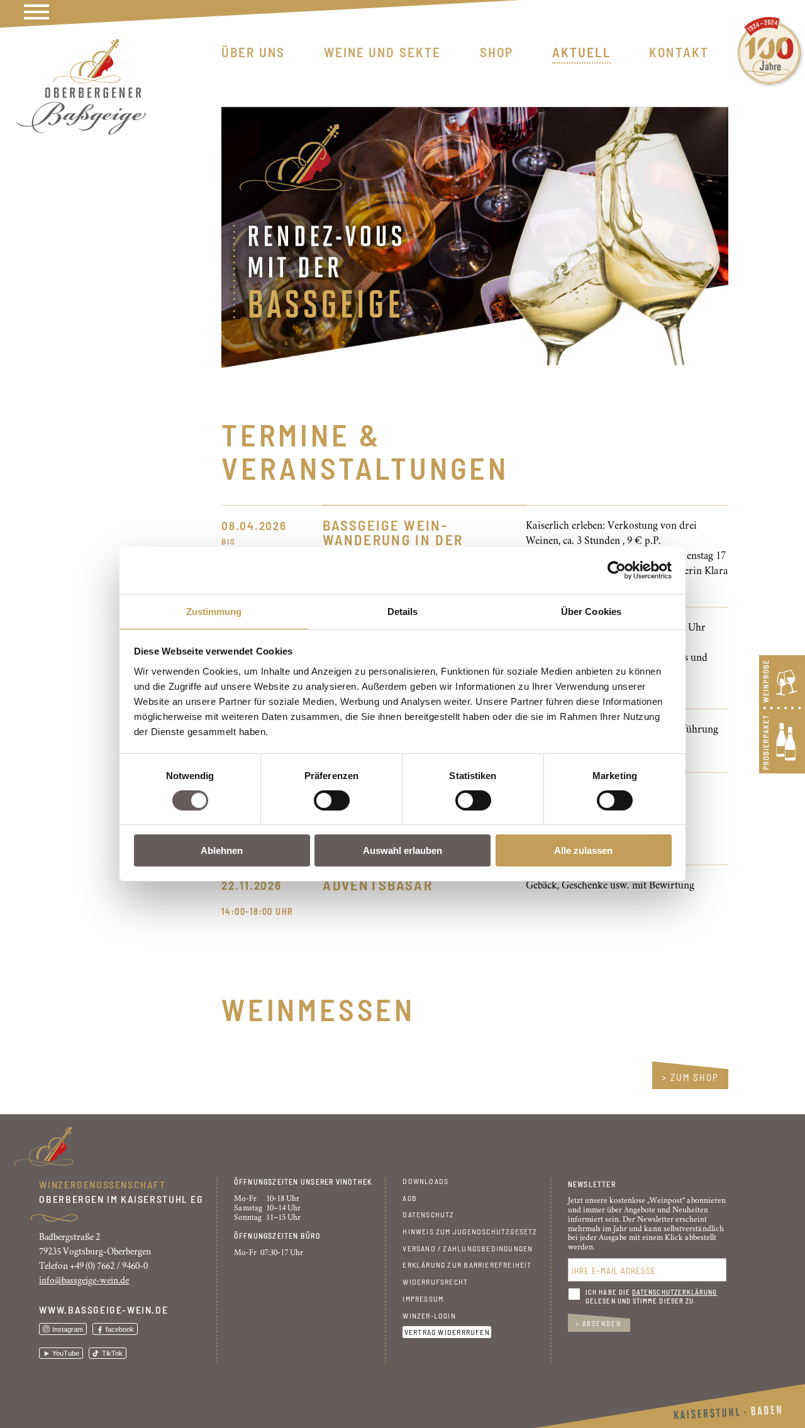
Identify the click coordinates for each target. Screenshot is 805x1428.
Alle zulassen (583, 850)
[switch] (332, 800)
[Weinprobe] (782, 708)
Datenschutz (428, 1214)
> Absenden (598, 1323)
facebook (120, 1329)
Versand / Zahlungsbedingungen (467, 1248)
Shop (496, 52)
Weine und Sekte (382, 52)
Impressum (422, 1298)
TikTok (112, 1353)
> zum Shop (690, 1077)
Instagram (67, 1329)
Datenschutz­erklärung (675, 1292)
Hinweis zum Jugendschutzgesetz (469, 1231)
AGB (409, 1197)
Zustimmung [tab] (214, 611)
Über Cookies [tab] (591, 611)
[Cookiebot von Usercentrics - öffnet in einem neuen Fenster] (617, 570)
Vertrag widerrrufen (447, 1331)
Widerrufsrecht (435, 1281)
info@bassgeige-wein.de (84, 1280)
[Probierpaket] (782, 770)
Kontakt (679, 52)
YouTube (65, 1353)
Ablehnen (222, 850)
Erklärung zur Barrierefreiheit (466, 1264)
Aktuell (581, 52)
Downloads (425, 1180)
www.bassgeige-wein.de (103, 1309)
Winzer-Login (429, 1315)
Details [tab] (402, 611)
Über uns (253, 52)
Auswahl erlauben (402, 850)
